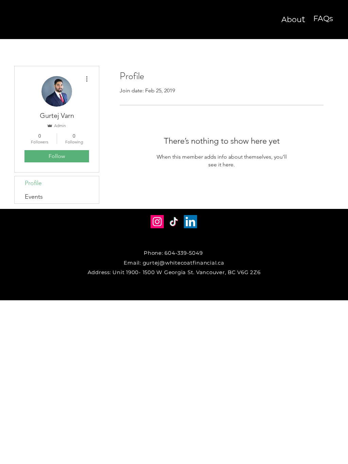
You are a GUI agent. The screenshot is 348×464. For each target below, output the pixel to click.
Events (34, 196)
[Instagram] (157, 221)
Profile (33, 183)
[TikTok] (173, 221)
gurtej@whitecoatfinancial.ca (183, 263)
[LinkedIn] (190, 221)
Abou (291, 19)
